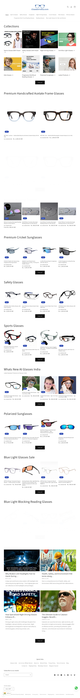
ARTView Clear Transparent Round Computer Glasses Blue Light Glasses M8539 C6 (48, 482)
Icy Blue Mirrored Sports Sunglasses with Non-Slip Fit (48, 262)
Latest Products (63, 75)
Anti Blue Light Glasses (66, 50)
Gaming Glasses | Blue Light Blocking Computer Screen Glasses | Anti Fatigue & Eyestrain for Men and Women (30, 483)
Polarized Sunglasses (47, 75)
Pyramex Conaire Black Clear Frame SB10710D (48, 306)
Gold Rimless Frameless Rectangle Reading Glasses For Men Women (30, 223)
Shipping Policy (32, 666)
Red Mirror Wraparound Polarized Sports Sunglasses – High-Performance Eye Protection (48, 431)
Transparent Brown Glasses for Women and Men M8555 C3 (65, 481)
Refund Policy (43, 663)
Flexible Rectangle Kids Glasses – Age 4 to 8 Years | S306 (67, 396)
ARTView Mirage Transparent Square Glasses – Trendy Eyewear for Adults (12, 481)
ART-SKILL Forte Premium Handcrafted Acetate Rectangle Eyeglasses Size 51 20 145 (57, 182)
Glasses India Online (11, 694)
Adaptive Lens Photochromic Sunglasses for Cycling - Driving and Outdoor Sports (30, 262)
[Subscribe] (30, 675)
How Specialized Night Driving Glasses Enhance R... (21, 615)
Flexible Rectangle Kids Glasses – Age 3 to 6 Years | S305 (12, 396)
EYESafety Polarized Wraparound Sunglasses (66, 438)
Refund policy (28, 694)
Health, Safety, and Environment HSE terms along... (57, 575)
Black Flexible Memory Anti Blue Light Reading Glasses (30, 528)
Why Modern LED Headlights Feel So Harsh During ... (20, 575)
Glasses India (13, 663)
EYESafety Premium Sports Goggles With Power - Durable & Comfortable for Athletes (48, 348)
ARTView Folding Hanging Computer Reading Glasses (12, 527)
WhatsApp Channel (43, 666)
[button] (68, 7)
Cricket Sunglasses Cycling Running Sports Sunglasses (67, 262)
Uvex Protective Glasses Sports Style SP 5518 (30, 306)
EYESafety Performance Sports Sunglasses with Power (11, 347)
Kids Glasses (7, 75)
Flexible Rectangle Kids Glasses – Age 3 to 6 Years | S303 (30, 393)
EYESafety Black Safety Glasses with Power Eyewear (12, 306)
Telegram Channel (53, 666)
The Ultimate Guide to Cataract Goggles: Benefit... (54, 615)
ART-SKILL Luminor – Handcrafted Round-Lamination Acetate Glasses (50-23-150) (21, 136)
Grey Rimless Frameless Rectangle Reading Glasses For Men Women (48, 223)
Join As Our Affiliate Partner (25, 663)
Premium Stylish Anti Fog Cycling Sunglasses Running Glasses (11, 262)
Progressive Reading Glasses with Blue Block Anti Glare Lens (49, 527)
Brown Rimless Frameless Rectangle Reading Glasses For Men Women (67, 223)
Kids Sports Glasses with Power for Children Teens (66, 350)
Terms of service (61, 663)
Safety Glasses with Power (30, 50)
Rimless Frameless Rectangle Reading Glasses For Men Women (12, 223)
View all (40, 82)
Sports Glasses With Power (12, 50)
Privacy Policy (52, 663)
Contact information (60, 694)
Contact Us (24, 666)
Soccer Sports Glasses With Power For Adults (30, 350)
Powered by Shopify (20, 694)
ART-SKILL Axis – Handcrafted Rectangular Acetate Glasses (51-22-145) (56, 135)
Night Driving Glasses (47, 50)
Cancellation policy (70, 694)
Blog (67, 663)
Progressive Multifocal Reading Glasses (29, 76)
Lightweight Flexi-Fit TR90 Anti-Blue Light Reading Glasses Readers (67, 527)
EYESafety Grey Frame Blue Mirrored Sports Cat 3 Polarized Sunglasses (30, 438)
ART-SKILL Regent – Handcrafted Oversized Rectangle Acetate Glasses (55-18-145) (21, 182)
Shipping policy (51, 694)
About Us (36, 663)
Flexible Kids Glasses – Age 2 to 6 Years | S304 (49, 396)
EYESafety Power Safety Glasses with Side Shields (67, 306)
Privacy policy (35, 694)
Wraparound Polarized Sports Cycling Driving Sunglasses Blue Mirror (12, 438)
